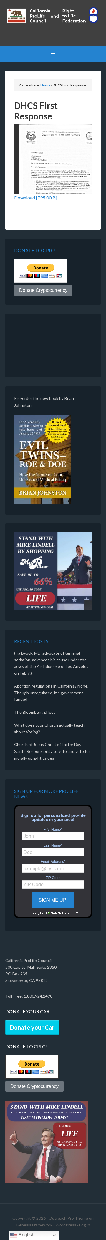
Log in (84, 1224)
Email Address (53, 861)
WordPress (65, 1224)
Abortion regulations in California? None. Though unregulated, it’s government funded (51, 692)
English (25, 1234)
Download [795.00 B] (35, 197)
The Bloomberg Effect (34, 712)
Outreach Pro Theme (68, 1218)
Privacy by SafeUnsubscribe (53, 913)
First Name (53, 829)
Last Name (53, 845)
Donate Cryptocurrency (43, 290)
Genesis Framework (34, 1224)
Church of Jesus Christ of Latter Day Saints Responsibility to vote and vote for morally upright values (52, 751)
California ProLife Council (53, 23)
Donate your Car (32, 1027)
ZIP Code (53, 877)
